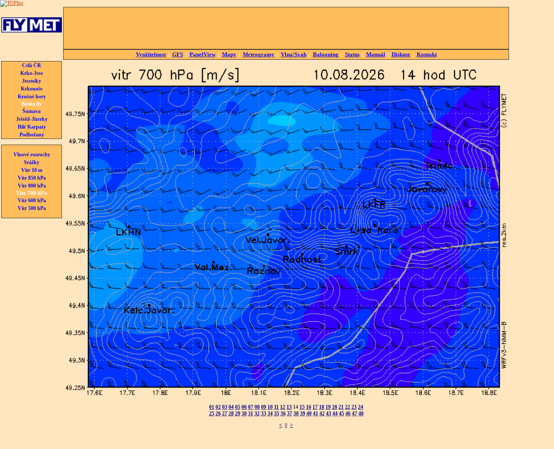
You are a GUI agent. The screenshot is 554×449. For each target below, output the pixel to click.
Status (352, 54)
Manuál (375, 54)
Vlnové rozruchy (31, 155)
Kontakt (427, 54)
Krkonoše (31, 89)
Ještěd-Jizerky (32, 119)
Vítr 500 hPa (32, 208)
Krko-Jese (31, 73)
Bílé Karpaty (32, 127)
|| (286, 425)
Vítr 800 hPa (32, 186)
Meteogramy (258, 54)
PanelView (203, 54)
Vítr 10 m (31, 170)
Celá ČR (31, 65)
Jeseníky (31, 81)
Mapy (229, 54)
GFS (177, 54)
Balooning (325, 54)
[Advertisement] (286, 28)
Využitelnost (151, 54)
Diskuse (401, 54)
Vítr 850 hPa (32, 178)
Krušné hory (32, 97)
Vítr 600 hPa (32, 200)
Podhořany (31, 135)
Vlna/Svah (293, 54)
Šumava (32, 111)
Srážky (31, 162)
